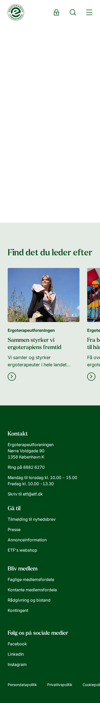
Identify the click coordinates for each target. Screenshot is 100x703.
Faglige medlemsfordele (31, 579)
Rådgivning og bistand (29, 600)
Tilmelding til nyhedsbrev (32, 519)
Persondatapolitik (22, 684)
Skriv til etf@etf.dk (25, 494)
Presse (14, 529)
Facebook (17, 643)
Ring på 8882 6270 (26, 467)
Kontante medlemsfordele (32, 589)
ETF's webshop (22, 550)
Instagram (17, 664)
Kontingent (18, 610)
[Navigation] (89, 12)
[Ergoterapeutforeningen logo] (16, 12)
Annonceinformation (27, 539)
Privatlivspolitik (59, 684)
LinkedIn (16, 654)
